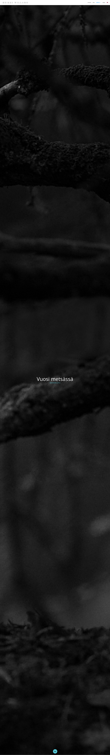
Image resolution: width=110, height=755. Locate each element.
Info (94, 2)
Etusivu (89, 2)
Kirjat (104, 2)
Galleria (98, 2)
